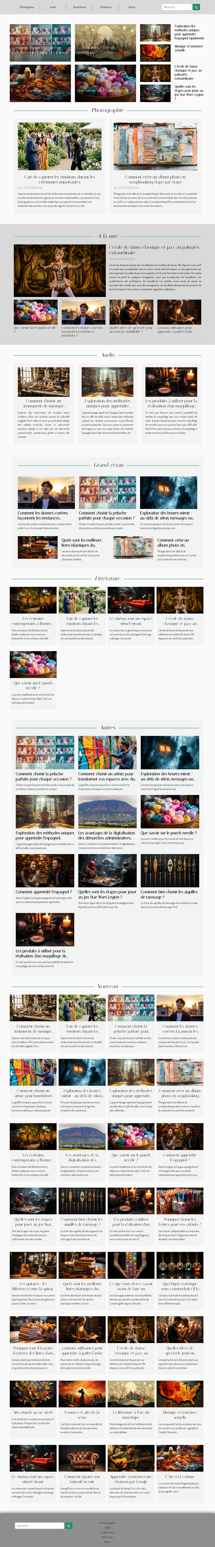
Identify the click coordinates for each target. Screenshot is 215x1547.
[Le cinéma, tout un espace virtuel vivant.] (131, 599)
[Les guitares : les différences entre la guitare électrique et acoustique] (33, 1265)
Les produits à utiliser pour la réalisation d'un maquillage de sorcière (171, 406)
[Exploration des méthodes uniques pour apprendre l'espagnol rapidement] (155, 32)
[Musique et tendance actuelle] (155, 52)
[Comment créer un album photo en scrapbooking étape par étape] (155, 146)
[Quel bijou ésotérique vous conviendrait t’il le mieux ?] (180, 1265)
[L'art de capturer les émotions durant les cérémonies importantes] (59, 146)
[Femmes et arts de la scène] (82, 1393)
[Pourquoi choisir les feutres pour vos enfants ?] (180, 1200)
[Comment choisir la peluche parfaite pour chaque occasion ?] (107, 492)
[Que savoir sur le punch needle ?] (36, 312)
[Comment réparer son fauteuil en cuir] (82, 1458)
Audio (53, 7)
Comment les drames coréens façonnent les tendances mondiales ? (82, 331)
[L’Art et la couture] (180, 1458)
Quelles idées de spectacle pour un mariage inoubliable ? (131, 330)
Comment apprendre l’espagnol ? (44, 891)
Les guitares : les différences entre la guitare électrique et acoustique (33, 1289)
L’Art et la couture (27, 90)
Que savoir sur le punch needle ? (105, 90)
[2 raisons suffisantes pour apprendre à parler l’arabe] (179, 312)
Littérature (105, 7)
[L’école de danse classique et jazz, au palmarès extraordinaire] (155, 73)
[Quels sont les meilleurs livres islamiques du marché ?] (38, 547)
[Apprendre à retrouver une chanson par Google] (131, 1458)
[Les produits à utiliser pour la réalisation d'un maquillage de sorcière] (171, 381)
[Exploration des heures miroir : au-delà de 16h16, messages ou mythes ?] (168, 492)
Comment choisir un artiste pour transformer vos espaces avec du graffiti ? (106, 778)
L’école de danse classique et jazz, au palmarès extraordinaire (180, 623)
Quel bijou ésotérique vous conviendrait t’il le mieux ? (180, 1289)
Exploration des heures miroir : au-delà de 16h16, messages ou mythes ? (166, 518)
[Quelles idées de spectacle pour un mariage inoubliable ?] (131, 312)
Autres (131, 7)
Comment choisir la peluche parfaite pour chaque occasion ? (131, 1031)
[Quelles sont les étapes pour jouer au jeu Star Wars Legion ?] (155, 93)
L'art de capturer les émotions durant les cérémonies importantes (60, 179)
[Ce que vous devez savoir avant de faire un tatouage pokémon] (131, 1265)
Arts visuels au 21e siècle (33, 1412)
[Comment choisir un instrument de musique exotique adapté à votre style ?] (44, 381)
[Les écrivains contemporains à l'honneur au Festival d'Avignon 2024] (33, 599)
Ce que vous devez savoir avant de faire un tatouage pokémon (131, 1289)
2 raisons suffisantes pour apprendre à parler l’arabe (175, 330)
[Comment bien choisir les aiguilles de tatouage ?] (170, 870)
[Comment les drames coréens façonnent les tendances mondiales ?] (83, 312)
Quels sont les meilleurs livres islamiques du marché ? (81, 545)
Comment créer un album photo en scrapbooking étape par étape (155, 179)
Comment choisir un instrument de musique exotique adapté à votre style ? (44, 408)
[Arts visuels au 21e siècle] (33, 1393)
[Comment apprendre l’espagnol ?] (45, 870)
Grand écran (79, 7)
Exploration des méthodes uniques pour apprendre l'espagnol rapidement (189, 32)
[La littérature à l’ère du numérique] (131, 1393)
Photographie (27, 7)
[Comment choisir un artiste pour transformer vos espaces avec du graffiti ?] (107, 752)
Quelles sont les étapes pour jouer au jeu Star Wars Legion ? (189, 93)
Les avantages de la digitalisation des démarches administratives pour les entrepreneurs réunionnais (107, 838)
